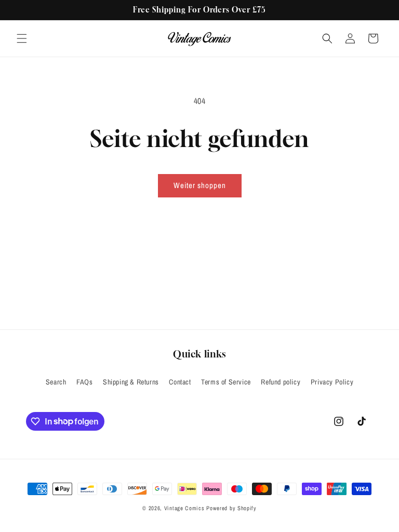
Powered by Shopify (231, 508)
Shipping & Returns (131, 382)
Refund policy (280, 382)
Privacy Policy (332, 382)
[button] (21, 38)
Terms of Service (226, 382)
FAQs (84, 382)
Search (56, 382)
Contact (180, 382)
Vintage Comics (184, 508)
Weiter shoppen (200, 185)
